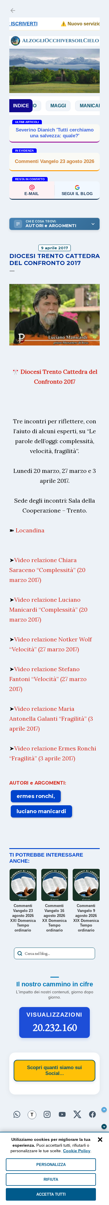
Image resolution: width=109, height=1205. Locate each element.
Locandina (30, 530)
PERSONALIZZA (51, 1164)
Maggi (47, 105)
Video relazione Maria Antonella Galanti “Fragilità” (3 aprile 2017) (51, 718)
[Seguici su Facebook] (92, 1114)
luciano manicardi (41, 811)
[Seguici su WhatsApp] (17, 1114)
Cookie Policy (76, 1150)
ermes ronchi (35, 796)
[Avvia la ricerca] (19, 953)
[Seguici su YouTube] (62, 1114)
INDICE (21, 105)
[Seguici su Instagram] (47, 1114)
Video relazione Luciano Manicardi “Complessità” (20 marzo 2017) (48, 609)
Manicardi (82, 105)
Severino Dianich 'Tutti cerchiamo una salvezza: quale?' (55, 132)
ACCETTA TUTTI (51, 1194)
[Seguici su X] (77, 1114)
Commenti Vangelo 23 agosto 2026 (54, 161)
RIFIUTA (51, 1179)
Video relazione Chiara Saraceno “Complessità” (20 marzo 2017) (47, 569)
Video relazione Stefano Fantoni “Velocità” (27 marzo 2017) (48, 678)
